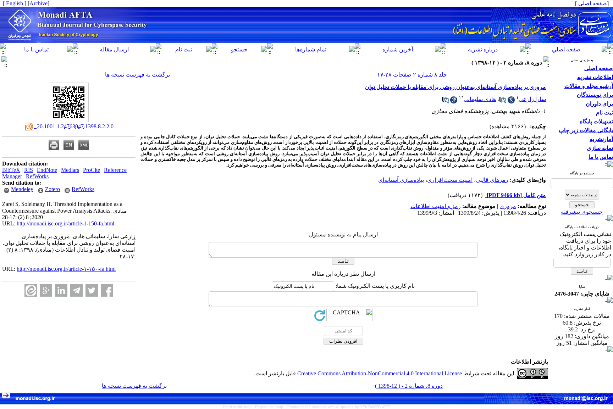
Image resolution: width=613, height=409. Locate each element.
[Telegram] (76, 290)
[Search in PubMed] (502, 102)
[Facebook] (107, 290)
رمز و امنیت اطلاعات (435, 206)
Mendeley (22, 189)
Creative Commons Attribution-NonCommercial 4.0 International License (379, 373)
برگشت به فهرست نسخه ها (137, 75)
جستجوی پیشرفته (582, 212)
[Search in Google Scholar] (511, 102)
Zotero (52, 189)
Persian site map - (239, 407)
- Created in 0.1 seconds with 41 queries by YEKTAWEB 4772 (337, 407)
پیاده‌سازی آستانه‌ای (401, 180)
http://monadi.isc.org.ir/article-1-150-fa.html (65, 223)
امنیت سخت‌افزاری (450, 180)
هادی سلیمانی (480, 99)
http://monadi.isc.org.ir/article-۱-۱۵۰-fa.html (66, 269)
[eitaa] (30, 290)
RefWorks (37, 176)
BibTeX (11, 170)
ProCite (91, 170)
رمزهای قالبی (492, 180)
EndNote (47, 170)
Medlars (70, 170)
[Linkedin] (61, 290)
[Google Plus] (46, 290)
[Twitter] (91, 290)
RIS (28, 170)
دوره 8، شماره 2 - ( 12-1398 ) (409, 386)
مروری (507, 206)
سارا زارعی (532, 99)
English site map (269, 407)
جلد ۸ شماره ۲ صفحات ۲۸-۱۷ (412, 75)
